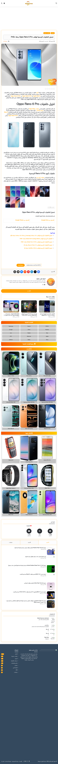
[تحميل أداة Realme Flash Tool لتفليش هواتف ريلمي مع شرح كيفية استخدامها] (51, 551)
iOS (16, 670)
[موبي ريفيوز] (29, 3)
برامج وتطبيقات (14, 663)
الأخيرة (29, 542)
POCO (47, 326)
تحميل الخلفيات (39, 110)
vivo (11, 333)
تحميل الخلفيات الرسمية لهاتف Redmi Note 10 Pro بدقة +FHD (36, 242)
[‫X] (35, 271)
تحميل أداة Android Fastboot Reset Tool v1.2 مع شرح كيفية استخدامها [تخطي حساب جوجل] (27, 565)
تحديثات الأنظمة (14, 661)
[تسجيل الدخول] (4, 4)
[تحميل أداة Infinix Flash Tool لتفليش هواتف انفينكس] (51, 586)
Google (10, 329)
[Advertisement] (29, 19)
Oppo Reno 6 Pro (27, 96)
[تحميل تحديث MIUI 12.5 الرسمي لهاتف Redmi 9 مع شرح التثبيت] (51, 577)
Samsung (11, 326)
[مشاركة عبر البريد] (18, 271)
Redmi (29, 333)
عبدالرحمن (47, 625)
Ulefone (11, 339)
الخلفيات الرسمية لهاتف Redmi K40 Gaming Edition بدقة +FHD (36, 238)
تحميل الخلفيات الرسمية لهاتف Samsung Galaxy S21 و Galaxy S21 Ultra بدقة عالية (31, 235)
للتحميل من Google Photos (22, 220)
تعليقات (10, 542)
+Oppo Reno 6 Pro (16, 96)
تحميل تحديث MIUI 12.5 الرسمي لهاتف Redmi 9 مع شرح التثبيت (33, 574)
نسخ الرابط (20, 265)
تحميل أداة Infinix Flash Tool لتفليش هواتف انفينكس (35, 583)
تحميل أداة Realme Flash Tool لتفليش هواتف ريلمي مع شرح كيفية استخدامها (30, 547)
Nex (47, 333)
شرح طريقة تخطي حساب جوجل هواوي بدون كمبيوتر (35, 556)
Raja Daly (46, 637)
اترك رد (29, 291)
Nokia (29, 339)
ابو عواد (47, 629)
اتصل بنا (2, 761)
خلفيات (52, 33)
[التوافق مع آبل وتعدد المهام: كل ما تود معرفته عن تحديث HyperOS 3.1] (47, 306)
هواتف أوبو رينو (40, 177)
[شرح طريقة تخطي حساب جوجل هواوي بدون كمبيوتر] (51, 560)
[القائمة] (56, 4)
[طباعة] (14, 271)
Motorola (29, 336)
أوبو (37, 92)
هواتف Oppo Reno (34, 109)
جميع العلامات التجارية (28, 344)
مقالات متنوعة (47, 33)
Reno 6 (6, 112)
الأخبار (16, 654)
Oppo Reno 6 (36, 96)
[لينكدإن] (31, 271)
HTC (11, 336)
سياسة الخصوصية (15, 761)
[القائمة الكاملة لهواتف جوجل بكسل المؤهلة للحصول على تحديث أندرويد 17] (11, 306)
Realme (47, 329)
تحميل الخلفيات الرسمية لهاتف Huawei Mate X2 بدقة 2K (38, 245)
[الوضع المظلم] (1, 4)
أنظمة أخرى (15, 667)
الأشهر (47, 542)
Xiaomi (29, 326)
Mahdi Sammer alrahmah (43, 618)
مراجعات (15, 672)
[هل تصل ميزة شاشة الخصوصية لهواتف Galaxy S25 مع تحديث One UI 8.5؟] (29, 306)
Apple (47, 336)
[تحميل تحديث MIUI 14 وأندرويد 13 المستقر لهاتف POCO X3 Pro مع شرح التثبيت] (51, 595)
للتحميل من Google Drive (47, 220)
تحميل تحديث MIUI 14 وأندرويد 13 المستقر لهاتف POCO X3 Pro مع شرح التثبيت (29, 592)
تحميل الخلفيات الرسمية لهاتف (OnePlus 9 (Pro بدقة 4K (38, 248)
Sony (47, 339)
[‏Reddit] (25, 271)
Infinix (29, 329)
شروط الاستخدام (8, 761)
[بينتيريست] (28, 271)
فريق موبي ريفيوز (40, 279)
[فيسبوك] (38, 271)
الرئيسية (20, 761)
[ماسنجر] (21, 271)
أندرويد (16, 658)
